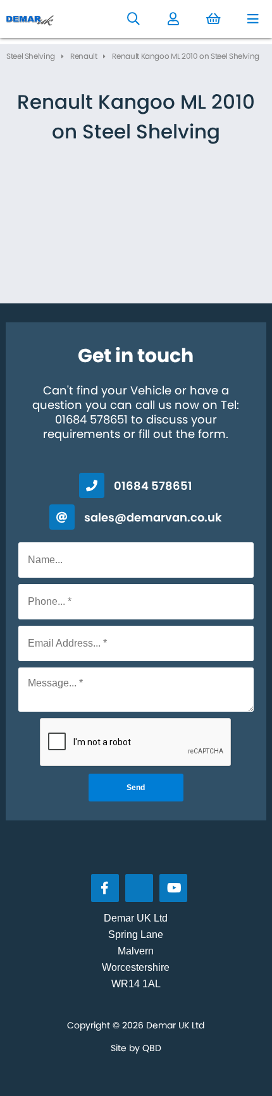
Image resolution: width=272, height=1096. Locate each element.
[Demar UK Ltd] (30, 18)
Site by (136, 1048)
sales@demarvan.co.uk (153, 517)
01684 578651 (153, 486)
